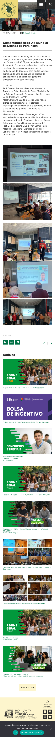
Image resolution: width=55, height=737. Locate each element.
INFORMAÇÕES (47, 706)
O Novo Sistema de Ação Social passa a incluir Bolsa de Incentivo (26, 422)
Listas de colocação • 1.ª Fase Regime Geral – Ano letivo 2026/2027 (26, 495)
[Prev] (44, 343)
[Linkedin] (45, 717)
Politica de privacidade (31, 732)
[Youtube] (50, 717)
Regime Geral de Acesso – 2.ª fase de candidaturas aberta (23, 388)
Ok (15, 732)
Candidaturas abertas (10, 639)
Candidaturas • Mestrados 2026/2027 (23, 675)
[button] (41, 4)
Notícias (9, 355)
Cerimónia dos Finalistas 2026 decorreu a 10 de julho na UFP (24, 603)
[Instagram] (50, 712)
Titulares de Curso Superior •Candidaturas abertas (13, 458)
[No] (50, 730)
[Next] (51, 343)
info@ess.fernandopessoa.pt (26, 718)
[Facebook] (45, 712)
